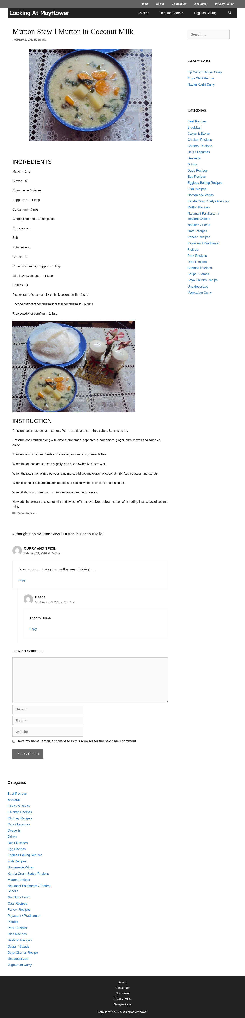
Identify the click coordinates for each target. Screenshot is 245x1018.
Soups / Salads (198, 274)
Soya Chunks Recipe (203, 280)
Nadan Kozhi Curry (201, 84)
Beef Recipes (197, 121)
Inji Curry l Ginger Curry (205, 72)
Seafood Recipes (200, 268)
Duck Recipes (198, 170)
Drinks (192, 164)
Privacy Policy (224, 3)
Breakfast (194, 127)
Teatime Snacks (171, 13)
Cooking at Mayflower (39, 13)
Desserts (194, 158)
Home (144, 3)
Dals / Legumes (199, 152)
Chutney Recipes (200, 146)
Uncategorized (198, 286)
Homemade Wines (201, 195)
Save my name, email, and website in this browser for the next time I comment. (77, 741)
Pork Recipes (197, 256)
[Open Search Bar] (229, 13)
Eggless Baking (205, 13)
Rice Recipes (197, 262)
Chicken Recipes (200, 140)
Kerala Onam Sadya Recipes (208, 201)
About (160, 3)
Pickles (193, 249)
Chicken (143, 13)
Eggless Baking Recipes (205, 183)
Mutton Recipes (26, 513)
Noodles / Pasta (199, 225)
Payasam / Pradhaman (204, 243)
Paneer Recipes (199, 237)
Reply (22, 580)
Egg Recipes (197, 176)
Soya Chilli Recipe (201, 78)
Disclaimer (200, 3)
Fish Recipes (197, 189)
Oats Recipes (197, 231)
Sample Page (122, 1004)
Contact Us (179, 3)
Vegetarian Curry (200, 292)
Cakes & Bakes (199, 133)
